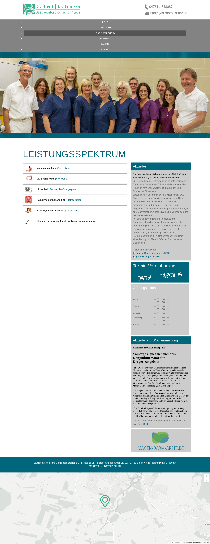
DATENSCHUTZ (113, 466)
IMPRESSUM (95, 466)
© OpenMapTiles (178, 542)
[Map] (105, 508)
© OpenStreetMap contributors (197, 542)
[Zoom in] (206, 476)
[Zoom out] (206, 480)
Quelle (146, 424)
